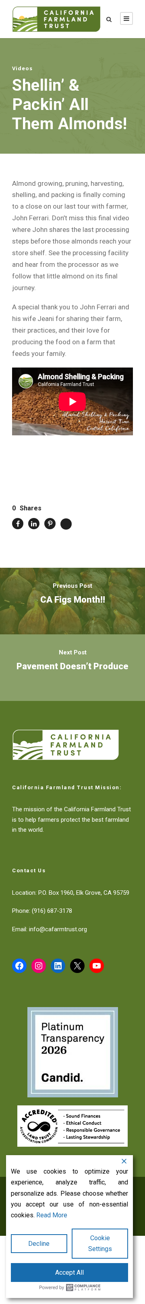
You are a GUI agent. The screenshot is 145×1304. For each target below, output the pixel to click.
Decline (39, 1243)
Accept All (69, 1272)
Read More (51, 1215)
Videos (22, 68)
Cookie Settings (100, 1243)
